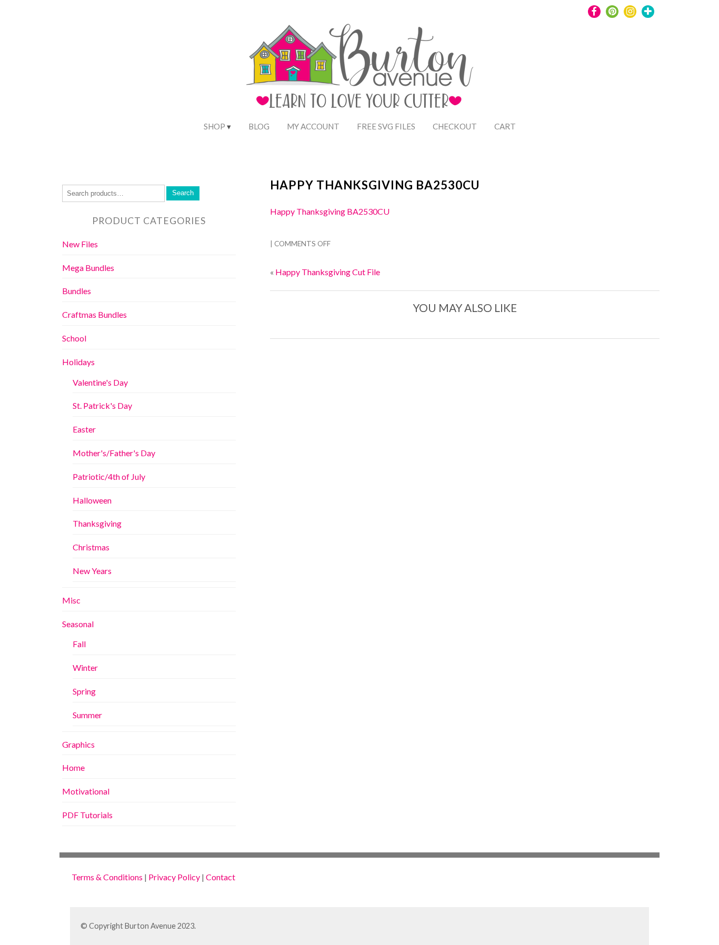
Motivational (85, 791)
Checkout (455, 126)
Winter (85, 667)
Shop (214, 126)
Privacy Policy (174, 877)
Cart (505, 126)
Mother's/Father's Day (114, 453)
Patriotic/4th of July (109, 476)
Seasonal (78, 624)
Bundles (76, 291)
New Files (80, 244)
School (74, 338)
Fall (79, 644)
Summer (87, 715)
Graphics (78, 744)
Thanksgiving (97, 523)
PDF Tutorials (87, 815)
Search (183, 193)
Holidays (78, 362)
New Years (92, 571)
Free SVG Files (386, 126)
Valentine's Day (100, 382)
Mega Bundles (88, 268)
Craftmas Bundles (94, 314)
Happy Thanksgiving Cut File (327, 272)
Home (73, 767)
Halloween (92, 500)
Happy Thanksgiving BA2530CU (375, 185)
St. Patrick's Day (102, 405)
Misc (71, 600)
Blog (258, 126)
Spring (84, 691)
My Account (313, 126)
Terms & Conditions (107, 877)
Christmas (91, 547)
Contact (220, 877)
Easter (84, 429)
